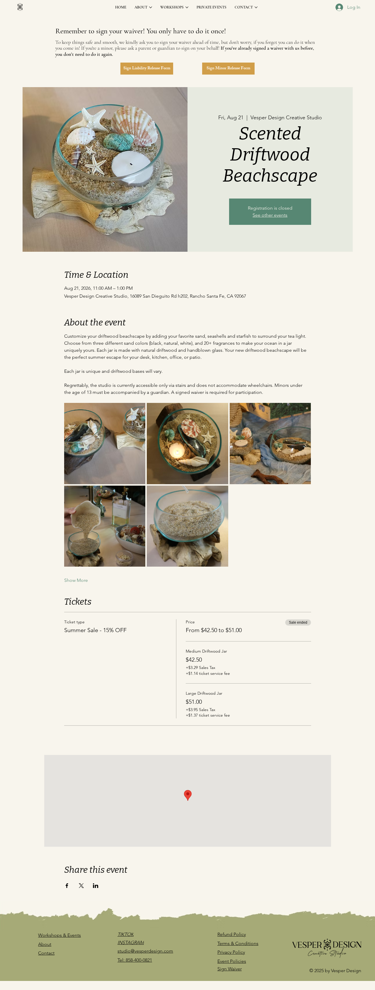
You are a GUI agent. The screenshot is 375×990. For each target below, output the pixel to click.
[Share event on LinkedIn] (95, 885)
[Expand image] (105, 443)
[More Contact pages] (256, 7)
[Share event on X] (81, 885)
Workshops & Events (59, 935)
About (44, 944)
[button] (146, 69)
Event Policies (231, 961)
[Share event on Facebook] (67, 885)
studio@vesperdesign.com (145, 951)
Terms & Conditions (237, 943)
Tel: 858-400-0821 (134, 960)
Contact (46, 953)
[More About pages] (150, 7)
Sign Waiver (229, 969)
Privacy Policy (231, 952)
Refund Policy (231, 934)
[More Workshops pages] (186, 7)
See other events (270, 215)
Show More (76, 580)
